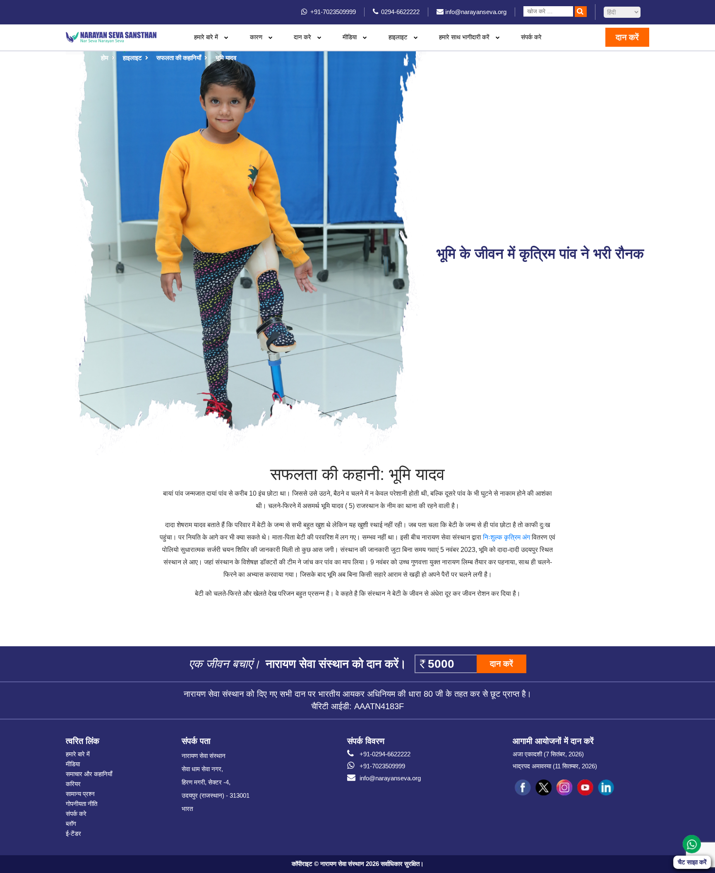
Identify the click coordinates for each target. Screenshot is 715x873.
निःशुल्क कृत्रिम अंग (506, 537)
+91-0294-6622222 (385, 754)
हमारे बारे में (78, 754)
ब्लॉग (71, 823)
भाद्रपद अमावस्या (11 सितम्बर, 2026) (555, 766)
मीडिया (73, 763)
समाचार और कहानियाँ (89, 773)
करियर (73, 783)
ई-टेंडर (73, 833)
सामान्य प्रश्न (80, 793)
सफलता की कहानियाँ (178, 57)
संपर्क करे (531, 37)
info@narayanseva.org (390, 778)
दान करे (302, 37)
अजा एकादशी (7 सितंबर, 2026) (548, 754)
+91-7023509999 (382, 766)
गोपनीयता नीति (81, 803)
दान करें (627, 37)
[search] (581, 11)
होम (104, 57)
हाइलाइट (398, 37)
